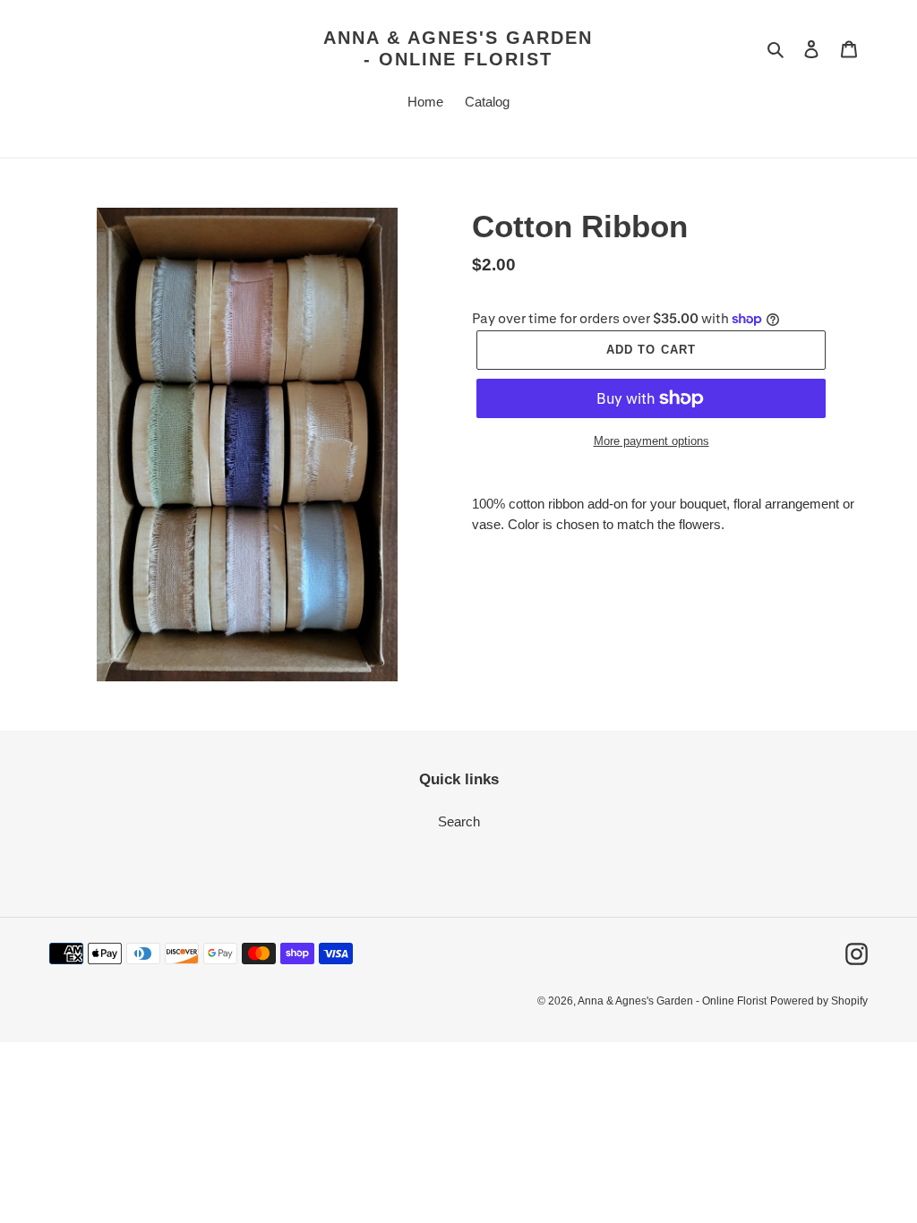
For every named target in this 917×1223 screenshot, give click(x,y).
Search (459, 821)
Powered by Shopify (819, 1001)
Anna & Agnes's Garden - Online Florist (458, 48)
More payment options (651, 441)
